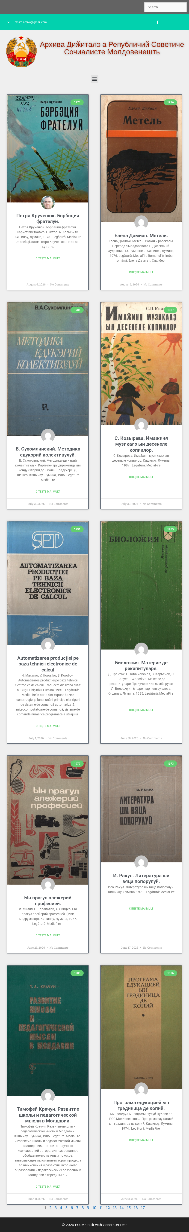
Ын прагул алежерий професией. (47, 900)
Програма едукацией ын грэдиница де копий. (141, 1105)
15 (129, 1207)
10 (94, 1207)
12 (108, 1207)
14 (122, 1207)
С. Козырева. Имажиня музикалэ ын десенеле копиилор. (141, 444)
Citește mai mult (48, 258)
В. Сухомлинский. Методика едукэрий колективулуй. (48, 451)
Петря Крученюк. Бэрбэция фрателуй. (47, 218)
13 (115, 1207)
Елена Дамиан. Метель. (141, 235)
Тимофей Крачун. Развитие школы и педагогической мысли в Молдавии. (48, 1114)
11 (101, 1207)
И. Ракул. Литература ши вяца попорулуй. (141, 878)
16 (136, 1207)
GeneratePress (115, 1224)
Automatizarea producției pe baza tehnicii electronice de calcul (48, 663)
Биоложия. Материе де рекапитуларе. (141, 665)
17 (143, 1207)
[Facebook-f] (157, 22)
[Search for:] (165, 7)
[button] (94, 79)
